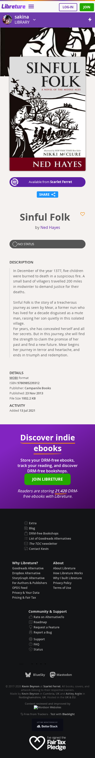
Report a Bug (43, 632)
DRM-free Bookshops (43, 533)
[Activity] (90, 20)
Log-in (68, 7)
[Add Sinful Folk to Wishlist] (83, 214)
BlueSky (39, 674)
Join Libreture (47, 479)
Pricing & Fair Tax (24, 597)
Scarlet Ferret (61, 182)
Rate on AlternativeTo (49, 617)
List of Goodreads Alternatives (50, 538)
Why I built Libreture (67, 578)
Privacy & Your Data (25, 593)
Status (38, 649)
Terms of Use (62, 588)
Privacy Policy (62, 583)
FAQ (36, 644)
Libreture (13, 7)
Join (86, 7)
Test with (62, 714)
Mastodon (64, 674)
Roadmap (40, 622)
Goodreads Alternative (28, 568)
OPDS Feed (19, 588)
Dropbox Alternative (26, 573)
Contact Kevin (39, 549)
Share (47, 194)
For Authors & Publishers (29, 583)
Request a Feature (46, 627)
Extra (33, 523)
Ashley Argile (74, 693)
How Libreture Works (68, 573)
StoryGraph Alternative (28, 578)
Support (39, 639)
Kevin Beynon (30, 693)
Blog (32, 528)
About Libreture (64, 568)
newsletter (43, 544)
